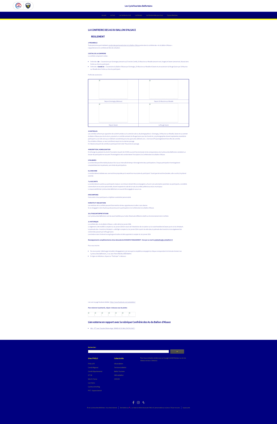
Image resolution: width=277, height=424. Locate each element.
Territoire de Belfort (120, 367)
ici (125, 251)
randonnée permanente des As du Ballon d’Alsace (124, 45)
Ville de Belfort (118, 364)
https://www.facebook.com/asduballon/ (122, 302)
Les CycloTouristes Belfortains (138, 5)
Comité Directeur (174, 358)
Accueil (104, 15)
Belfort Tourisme (119, 371)
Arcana (148, 408)
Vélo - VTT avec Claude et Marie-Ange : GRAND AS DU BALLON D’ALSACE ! (112, 328)
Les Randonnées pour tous (154, 15)
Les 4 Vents (91, 383)
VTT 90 (90, 375)
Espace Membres (172, 15)
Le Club (112, 15)
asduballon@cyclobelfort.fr (163, 240)
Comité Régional (93, 367)
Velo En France (92, 379)
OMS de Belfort (118, 375)
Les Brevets (138, 15)
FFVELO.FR (91, 364)
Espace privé (186, 408)
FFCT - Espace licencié (95, 391)
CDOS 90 (117, 379)
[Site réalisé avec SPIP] (130, 408)
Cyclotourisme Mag (94, 387)
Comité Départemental (95, 371)
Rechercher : (92, 347)
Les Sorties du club (125, 15)
